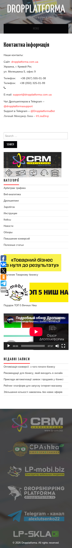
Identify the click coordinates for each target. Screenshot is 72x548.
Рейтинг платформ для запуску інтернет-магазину (33, 385)
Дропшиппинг (11, 200)
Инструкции (10, 213)
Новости (8, 226)
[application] (36, 331)
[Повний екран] (63, 346)
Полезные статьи (14, 245)
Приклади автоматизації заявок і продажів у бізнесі (33, 379)
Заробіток (9, 207)
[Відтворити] (9, 346)
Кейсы (7, 219)
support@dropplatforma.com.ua (32, 94)
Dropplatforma (36, 9)
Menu (36, 28)
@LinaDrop (42, 116)
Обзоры (8, 232)
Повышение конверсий (17, 238)
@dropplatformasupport (18, 106)
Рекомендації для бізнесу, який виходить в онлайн (33, 373)
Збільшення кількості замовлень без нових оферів (33, 392)
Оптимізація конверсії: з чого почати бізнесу (29, 366)
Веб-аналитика (12, 194)
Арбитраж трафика (15, 188)
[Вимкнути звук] (57, 346)
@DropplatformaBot (43, 111)
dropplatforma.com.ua (24, 61)
